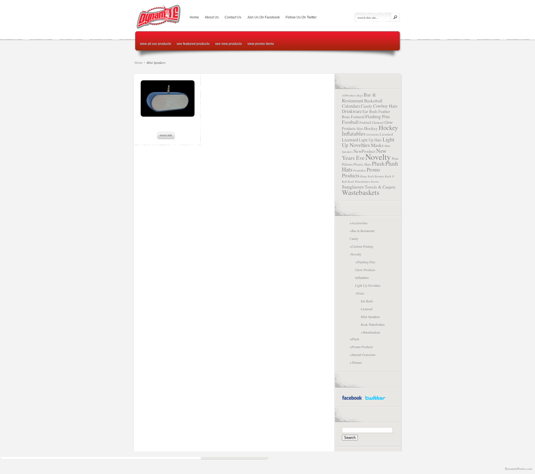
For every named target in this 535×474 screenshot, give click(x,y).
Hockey (371, 128)
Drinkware (352, 111)
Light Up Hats (370, 140)
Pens (395, 158)
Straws (375, 182)
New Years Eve (364, 154)
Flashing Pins (377, 117)
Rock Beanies (376, 176)
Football (350, 122)
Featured (357, 116)
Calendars (351, 106)
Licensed (386, 134)
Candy (366, 106)
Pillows (347, 164)
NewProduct (364, 151)
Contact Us (233, 17)
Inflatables (354, 133)
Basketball (373, 101)
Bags (360, 95)
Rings (363, 176)
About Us (212, 17)
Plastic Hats (362, 164)
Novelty (378, 156)
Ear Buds (370, 111)
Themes (357, 362)
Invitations (372, 134)
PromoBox (359, 170)
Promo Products (362, 347)
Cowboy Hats (385, 106)
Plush (378, 163)
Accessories (360, 223)
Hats (360, 128)
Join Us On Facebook (263, 17)
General (378, 122)
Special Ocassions (364, 354)
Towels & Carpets (380, 187)
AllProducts (349, 95)
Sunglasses (353, 186)
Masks (377, 145)
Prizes (360, 293)
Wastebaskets (361, 192)
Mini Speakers (370, 316)
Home (194, 17)
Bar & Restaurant (359, 97)
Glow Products (365, 270)
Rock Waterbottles (359, 182)
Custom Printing (362, 246)
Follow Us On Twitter (301, 17)
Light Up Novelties (368, 142)
